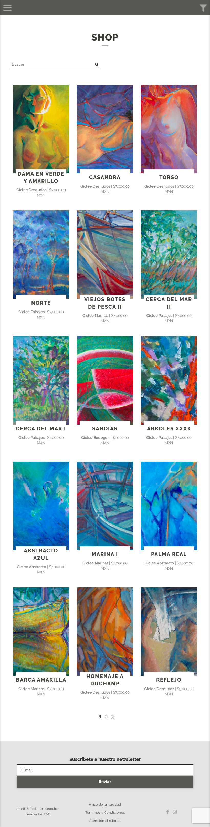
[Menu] (7, 7)
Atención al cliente (105, 821)
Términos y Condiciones (105, 812)
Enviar (105, 781)
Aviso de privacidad (105, 804)
